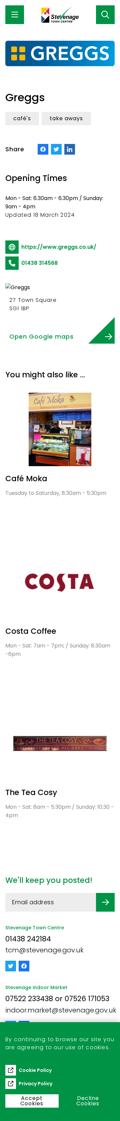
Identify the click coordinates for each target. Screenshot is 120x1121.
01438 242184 (28, 939)
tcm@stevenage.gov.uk (44, 950)
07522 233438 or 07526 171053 (57, 998)
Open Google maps (41, 336)
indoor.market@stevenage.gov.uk (60, 1010)
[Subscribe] (105, 902)
